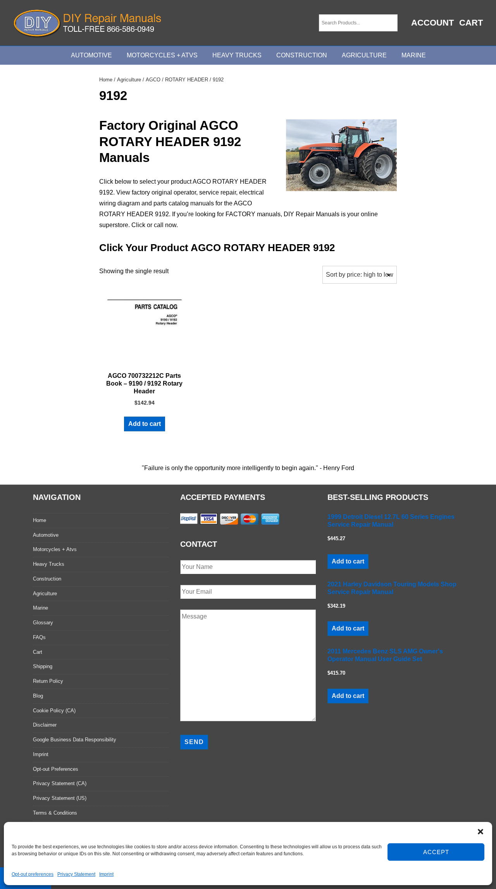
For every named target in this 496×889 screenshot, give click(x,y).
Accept (436, 852)
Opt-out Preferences (55, 769)
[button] (480, 832)
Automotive (91, 55)
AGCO (153, 80)
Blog (38, 696)
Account (432, 23)
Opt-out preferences (32, 874)
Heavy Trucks (237, 55)
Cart (471, 23)
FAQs (39, 637)
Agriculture (364, 55)
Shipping (42, 666)
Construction (301, 55)
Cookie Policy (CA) (54, 710)
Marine (413, 55)
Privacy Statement (76, 874)
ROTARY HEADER (186, 80)
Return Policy (48, 681)
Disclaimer (45, 725)
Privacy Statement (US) (59, 798)
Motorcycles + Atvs (55, 549)
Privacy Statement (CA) (59, 783)
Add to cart (144, 423)
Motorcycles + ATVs (162, 55)
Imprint (106, 874)
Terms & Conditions (55, 813)
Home (105, 80)
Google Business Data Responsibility (74, 740)
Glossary (43, 622)
